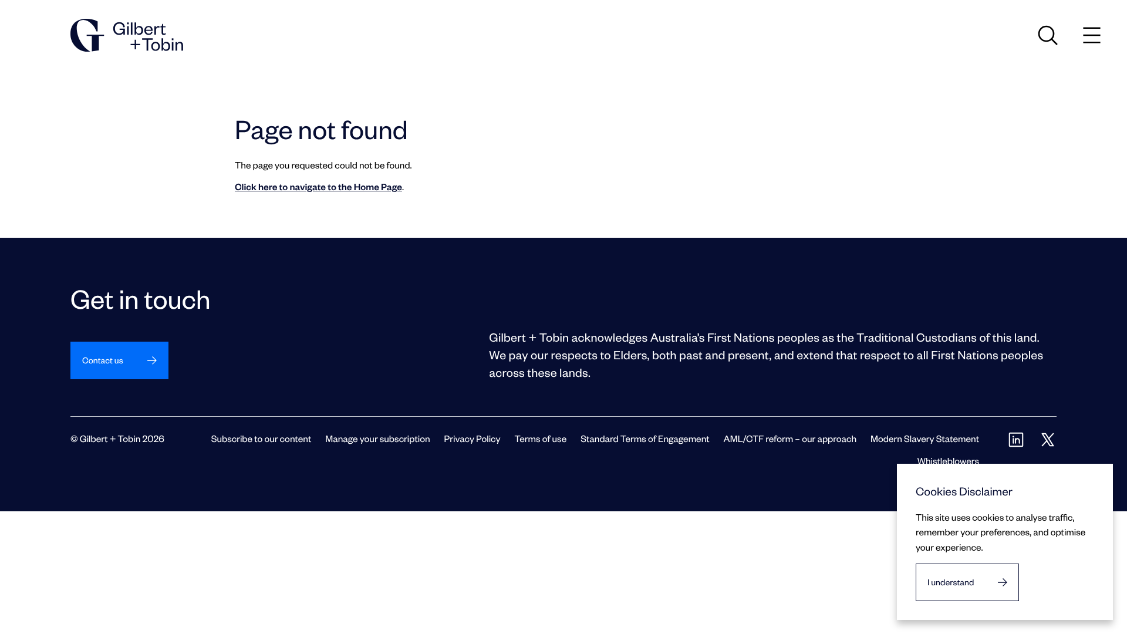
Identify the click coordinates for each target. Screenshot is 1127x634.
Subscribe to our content (261, 438)
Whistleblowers (948, 460)
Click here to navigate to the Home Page (318, 186)
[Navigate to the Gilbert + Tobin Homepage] (126, 35)
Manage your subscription (377, 438)
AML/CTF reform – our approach (790, 438)
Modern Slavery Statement (924, 438)
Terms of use (540, 438)
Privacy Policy (472, 438)
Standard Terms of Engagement (645, 438)
